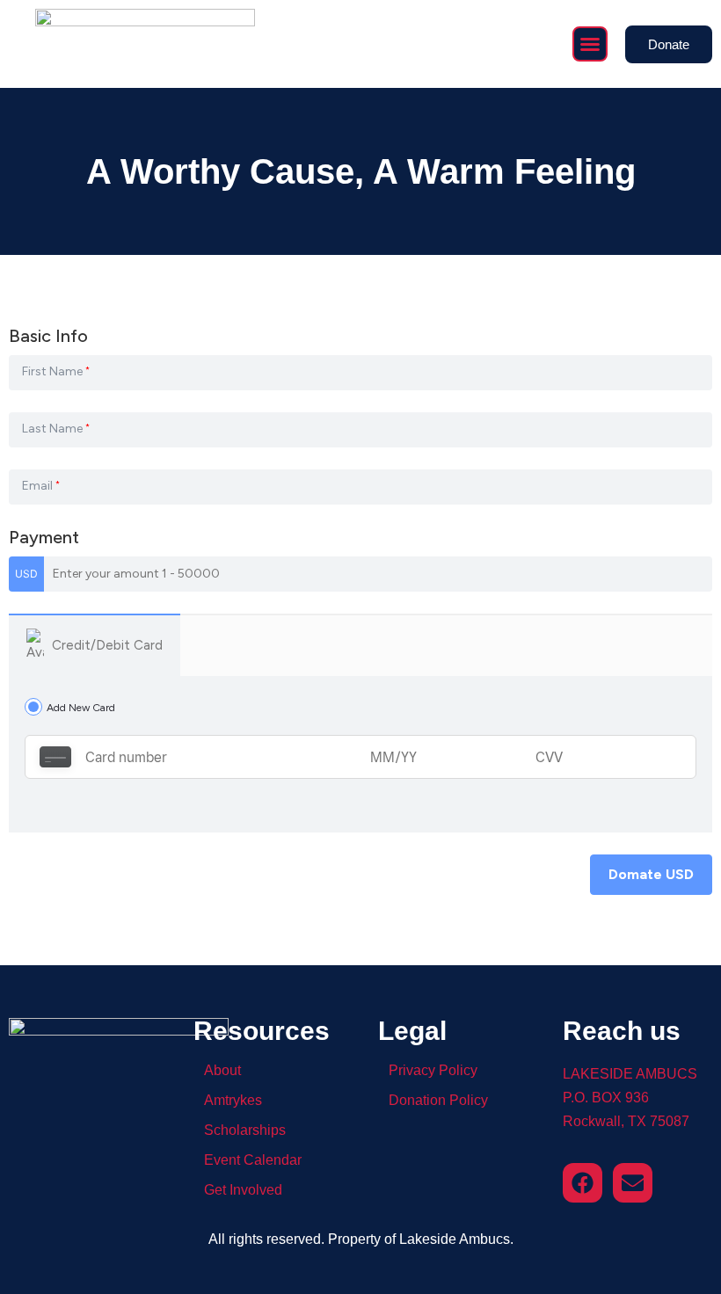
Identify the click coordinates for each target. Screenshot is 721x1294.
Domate (651, 874)
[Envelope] (632, 1183)
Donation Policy (438, 1100)
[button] (590, 44)
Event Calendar (253, 1159)
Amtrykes (233, 1100)
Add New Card (81, 707)
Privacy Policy (433, 1070)
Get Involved (243, 1189)
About (222, 1070)
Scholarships (245, 1130)
